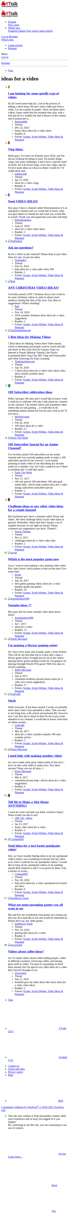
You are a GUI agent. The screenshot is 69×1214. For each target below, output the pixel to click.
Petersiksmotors (23, 220)
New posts (13, 24)
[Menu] (2, 10)
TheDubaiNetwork (25, 361)
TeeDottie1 (20, 260)
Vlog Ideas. (15, 149)
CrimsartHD (21, 874)
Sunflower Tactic (24, 923)
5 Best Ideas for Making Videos (29, 337)
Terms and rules (16, 1069)
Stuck (12, 700)
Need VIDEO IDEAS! (23, 201)
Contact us (13, 1066)
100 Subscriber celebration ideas (30, 392)
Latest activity (45, 30)
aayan (18, 574)
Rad (17, 306)
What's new (14, 27)
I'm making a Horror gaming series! (33, 645)
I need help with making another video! (35, 755)
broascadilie (21, 121)
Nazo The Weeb (23, 472)
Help (10, 1075)
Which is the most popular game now (33, 559)
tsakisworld (21, 173)
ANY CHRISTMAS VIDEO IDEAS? (33, 287)
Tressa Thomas (23, 531)
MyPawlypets (22, 416)
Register (12, 48)
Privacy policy (15, 1072)
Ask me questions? (20, 247)
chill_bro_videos (23, 818)
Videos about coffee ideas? (26, 951)
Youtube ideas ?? (19, 605)
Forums (12, 21)
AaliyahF (20, 725)
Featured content (17, 30)
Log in (4, 57)
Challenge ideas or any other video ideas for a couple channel (35, 508)
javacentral (20, 973)
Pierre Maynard (23, 670)
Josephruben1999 (24, 617)
